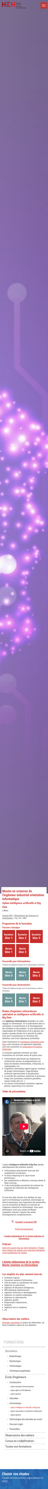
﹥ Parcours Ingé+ (15, 1424)
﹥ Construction (14, 1382)
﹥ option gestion (14, 1394)
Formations (14, 1342)
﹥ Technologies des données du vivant (24, 1419)
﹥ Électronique (14, 1361)
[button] (44, 5)
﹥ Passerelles (13, 1429)
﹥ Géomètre (12, 1398)
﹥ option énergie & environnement (21, 1386)
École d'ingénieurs (15, 1377)
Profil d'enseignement (24, 1229)
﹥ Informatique (14, 1366)
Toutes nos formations (18, 1446)
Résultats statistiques (11, 1322)
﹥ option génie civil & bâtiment (19, 1390)
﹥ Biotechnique (14, 1356)
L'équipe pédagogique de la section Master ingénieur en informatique (20, 1263)
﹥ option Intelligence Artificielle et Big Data (24, 1407)
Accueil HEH (7, 915)
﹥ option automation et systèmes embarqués (25, 1411)
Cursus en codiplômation (19, 1441)
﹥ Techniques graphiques (18, 1370)
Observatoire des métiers (19, 1435)
